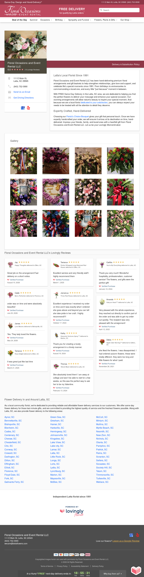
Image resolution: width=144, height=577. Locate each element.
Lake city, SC (56, 445)
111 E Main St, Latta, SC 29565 (18, 538)
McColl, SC (102, 417)
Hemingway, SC (58, 431)
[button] (136, 565)
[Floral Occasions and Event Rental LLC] (24, 11)
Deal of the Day (19, 19)
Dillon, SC (9, 460)
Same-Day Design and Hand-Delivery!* (23, 2)
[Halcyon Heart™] (102, 301)
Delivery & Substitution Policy (126, 64)
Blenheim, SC (11, 427)
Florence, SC (11, 471)
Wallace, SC (102, 481)
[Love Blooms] (10, 325)
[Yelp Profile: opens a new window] (28, 107)
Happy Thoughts (20, 265)
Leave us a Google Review (126, 540)
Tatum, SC (101, 471)
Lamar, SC (55, 449)
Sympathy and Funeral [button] (79, 19)
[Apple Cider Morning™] (102, 342)
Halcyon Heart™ (112, 302)
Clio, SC (8, 445)
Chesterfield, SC (12, 442)
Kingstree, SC (57, 438)
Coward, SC (10, 453)
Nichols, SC (102, 438)
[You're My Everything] (102, 264)
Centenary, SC (11, 435)
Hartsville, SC (57, 427)
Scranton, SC (103, 456)
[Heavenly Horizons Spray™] (56, 335)
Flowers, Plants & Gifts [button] (104, 19)
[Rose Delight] (10, 353)
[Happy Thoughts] (10, 264)
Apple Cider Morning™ (114, 342)
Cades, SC (9, 431)
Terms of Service (47, 566)
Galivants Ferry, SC (14, 481)
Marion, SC (56, 474)
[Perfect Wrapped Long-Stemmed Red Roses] (56, 264)
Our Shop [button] (125, 19)
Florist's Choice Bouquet (77, 116)
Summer (34, 19)
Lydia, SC (55, 467)
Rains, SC (101, 453)
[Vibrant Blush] (56, 366)
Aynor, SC (9, 417)
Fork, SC (8, 478)
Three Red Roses (67, 296)
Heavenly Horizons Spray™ (70, 336)
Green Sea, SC (58, 417)
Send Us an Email (22, 91)
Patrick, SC (101, 449)
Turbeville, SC (103, 478)
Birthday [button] (59, 19)
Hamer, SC (55, 424)
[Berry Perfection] (10, 295)
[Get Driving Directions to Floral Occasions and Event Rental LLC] (9, 97)
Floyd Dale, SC (12, 474)
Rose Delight (19, 354)
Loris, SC (55, 463)
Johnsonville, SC (58, 435)
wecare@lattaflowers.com (15, 543)
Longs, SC (55, 460)
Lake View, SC (57, 442)
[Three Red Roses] (56, 295)
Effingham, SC (11, 463)
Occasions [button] (45, 19)
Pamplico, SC (103, 445)
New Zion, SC (103, 435)
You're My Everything (113, 265)
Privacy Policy (62, 566)
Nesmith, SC (102, 431)
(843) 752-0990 (20, 86)
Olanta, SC (101, 442)
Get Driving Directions (24, 97)
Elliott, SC (9, 467)
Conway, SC (10, 449)
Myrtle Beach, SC (105, 427)
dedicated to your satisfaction (94, 102)
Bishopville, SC (12, 424)
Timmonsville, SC (105, 474)
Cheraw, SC (10, 438)
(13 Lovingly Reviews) (32, 69)
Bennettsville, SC (13, 420)
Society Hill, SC (104, 467)
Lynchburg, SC (57, 471)
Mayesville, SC (57, 478)
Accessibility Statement (80, 566)
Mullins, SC (102, 424)
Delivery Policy (98, 566)
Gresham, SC (57, 420)
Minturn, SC (102, 420)
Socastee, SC (103, 463)
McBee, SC (56, 481)
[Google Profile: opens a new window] (23, 107)
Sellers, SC (102, 460)
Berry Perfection (20, 296)
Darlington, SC (11, 456)
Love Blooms (19, 326)
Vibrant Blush (65, 367)
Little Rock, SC (57, 456)
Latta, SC (55, 453)
